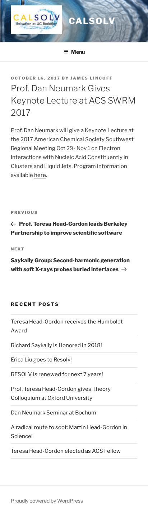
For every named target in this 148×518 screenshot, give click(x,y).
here (40, 175)
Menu (78, 52)
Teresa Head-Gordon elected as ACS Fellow (66, 451)
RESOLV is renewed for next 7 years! (57, 374)
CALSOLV (92, 21)
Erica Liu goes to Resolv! (41, 359)
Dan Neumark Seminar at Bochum (53, 412)
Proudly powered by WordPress (47, 501)
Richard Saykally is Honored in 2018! (56, 345)
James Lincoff (91, 78)
